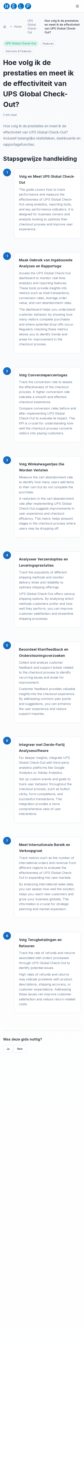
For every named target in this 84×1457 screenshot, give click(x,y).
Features (48, 43)
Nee (20, 1048)
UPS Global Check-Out (32, 26)
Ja (8, 1048)
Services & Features (18, 51)
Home (18, 26)
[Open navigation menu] (77, 6)
